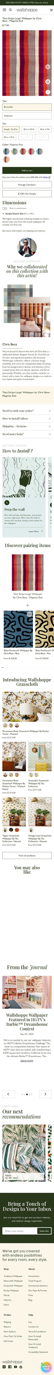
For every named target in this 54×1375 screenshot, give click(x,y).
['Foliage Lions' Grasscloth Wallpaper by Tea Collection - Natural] (40, 811)
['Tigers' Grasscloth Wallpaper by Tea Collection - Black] (11, 830)
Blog (30, 1299)
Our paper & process (37, 1290)
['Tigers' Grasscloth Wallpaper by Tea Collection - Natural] (14, 811)
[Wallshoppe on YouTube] (15, 1368)
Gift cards (8, 1341)
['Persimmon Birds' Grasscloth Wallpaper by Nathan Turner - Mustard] (27, 707)
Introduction (33, 1276)
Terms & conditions (37, 1331)
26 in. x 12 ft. (9, 137)
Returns (7, 1326)
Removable (8, 106)
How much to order (13, 1336)
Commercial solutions (38, 1285)
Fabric (6, 1304)
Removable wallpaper (13, 1280)
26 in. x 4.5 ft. (29, 129)
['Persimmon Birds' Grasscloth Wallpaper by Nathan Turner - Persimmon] (11, 725)
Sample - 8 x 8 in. (11, 129)
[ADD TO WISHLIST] (47, 81)
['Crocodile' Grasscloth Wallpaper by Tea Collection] (40, 756)
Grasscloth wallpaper (13, 1285)
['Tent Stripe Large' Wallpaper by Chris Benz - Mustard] (15, 151)
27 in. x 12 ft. (25, 137)
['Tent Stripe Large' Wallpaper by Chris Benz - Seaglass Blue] (40, 151)
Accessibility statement (38, 1351)
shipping (30, 230)
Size (4, 123)
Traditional (8, 115)
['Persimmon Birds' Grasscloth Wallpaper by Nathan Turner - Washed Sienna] (17, 725)
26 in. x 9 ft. (45, 129)
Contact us (33, 1326)
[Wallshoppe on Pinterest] (20, 1367)
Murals (7, 1295)
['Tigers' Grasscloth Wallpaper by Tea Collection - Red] (17, 830)
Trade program (34, 1280)
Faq (29, 1321)
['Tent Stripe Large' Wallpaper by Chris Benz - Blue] (6, 151)
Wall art (7, 1299)
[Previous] (8, 1094)
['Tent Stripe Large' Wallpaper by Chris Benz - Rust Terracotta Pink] (6, 159)
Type (4, 100)
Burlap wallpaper (11, 1290)
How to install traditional (34, 1345)
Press (30, 1295)
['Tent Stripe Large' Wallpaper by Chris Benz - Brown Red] (23, 151)
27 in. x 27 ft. (42, 137)
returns (41, 230)
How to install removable (34, 1338)
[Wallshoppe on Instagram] (4, 1368)
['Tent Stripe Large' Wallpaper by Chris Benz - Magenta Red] (31, 151)
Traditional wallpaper (13, 1276)
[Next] (45, 1094)
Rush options (10, 1331)
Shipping (7, 1321)
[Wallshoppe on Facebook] (10, 1368)
